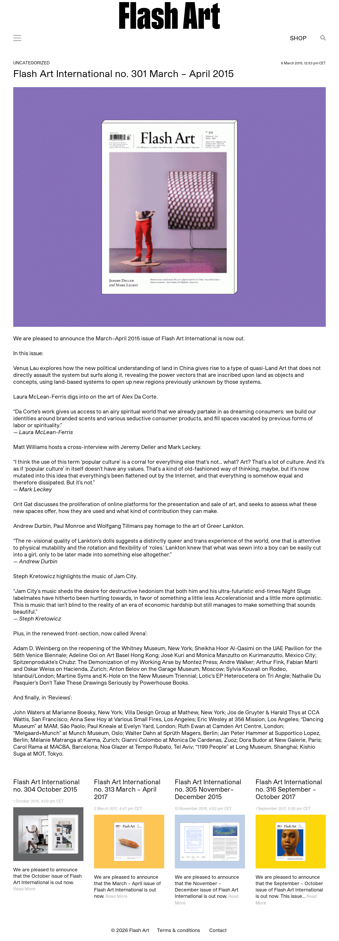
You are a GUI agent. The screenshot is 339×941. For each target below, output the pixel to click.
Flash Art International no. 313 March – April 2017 (127, 789)
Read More (24, 888)
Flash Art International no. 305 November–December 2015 (208, 789)
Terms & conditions (178, 930)
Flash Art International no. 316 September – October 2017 (289, 789)
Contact (218, 930)
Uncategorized (31, 62)
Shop (298, 37)
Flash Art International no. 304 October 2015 (46, 785)
